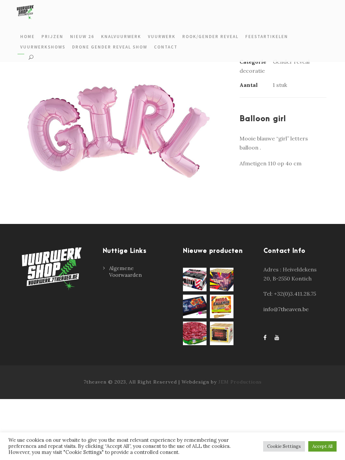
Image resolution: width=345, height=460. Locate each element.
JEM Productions (240, 382)
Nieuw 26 (82, 36)
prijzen (52, 36)
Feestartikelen (266, 36)
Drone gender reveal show (109, 47)
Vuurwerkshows (42, 47)
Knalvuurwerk (121, 36)
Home (27, 36)
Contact (166, 47)
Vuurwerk (162, 36)
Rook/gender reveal (210, 36)
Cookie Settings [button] (284, 446)
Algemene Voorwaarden (125, 271)
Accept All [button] (322, 446)
